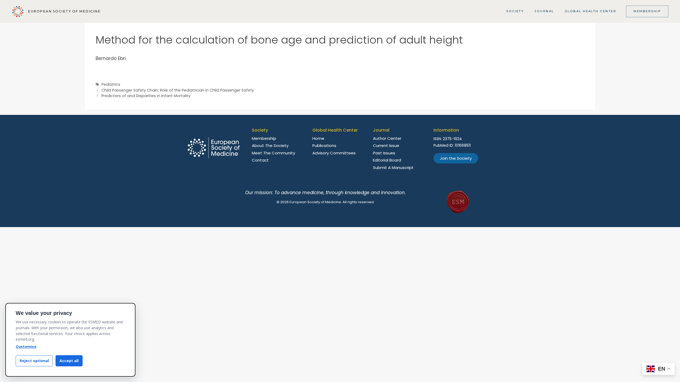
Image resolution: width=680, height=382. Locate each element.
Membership (647, 11)
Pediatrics (110, 84)
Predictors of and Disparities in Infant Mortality (145, 95)
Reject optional (34, 360)
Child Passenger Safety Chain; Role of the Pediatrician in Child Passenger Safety (177, 90)
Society (515, 11)
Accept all (69, 360)
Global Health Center (591, 11)
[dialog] (70, 340)
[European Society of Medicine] (18, 11)
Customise (26, 346)
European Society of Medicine (64, 11)
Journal (544, 11)
